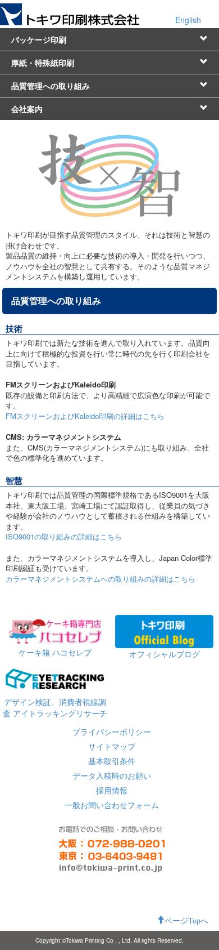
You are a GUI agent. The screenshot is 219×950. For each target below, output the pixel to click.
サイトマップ (111, 746)
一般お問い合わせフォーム (112, 804)
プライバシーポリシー (111, 731)
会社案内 (27, 108)
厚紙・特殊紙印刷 (42, 62)
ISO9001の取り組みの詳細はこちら (64, 536)
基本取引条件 (111, 760)
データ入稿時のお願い (111, 775)
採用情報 (111, 790)
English (188, 19)
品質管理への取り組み (50, 85)
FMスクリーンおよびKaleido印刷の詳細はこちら (85, 416)
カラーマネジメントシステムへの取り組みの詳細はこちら (100, 578)
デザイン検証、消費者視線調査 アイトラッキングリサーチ (55, 707)
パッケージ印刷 (38, 39)
